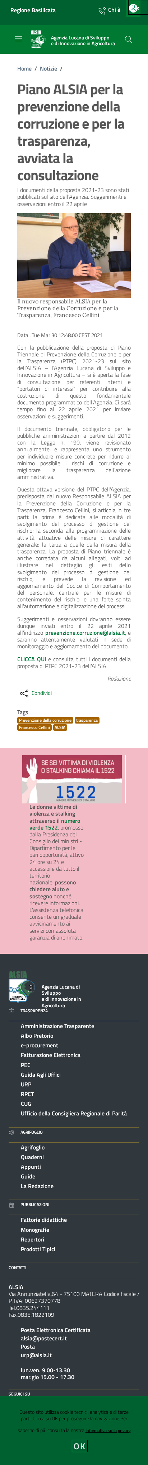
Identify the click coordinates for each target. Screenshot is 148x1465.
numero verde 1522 (54, 824)
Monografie (35, 1229)
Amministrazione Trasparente (57, 1026)
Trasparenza (34, 1010)
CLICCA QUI (31, 659)
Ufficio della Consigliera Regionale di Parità (74, 1113)
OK (80, 1446)
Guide (28, 1176)
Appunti (31, 1166)
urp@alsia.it (36, 1355)
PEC (26, 1065)
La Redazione (37, 1186)
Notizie (48, 68)
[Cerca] (128, 39)
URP (26, 1084)
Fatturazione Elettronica (50, 1055)
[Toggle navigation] (18, 38)
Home (24, 68)
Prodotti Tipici (38, 1249)
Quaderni (32, 1157)
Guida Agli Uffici (41, 1074)
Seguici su (19, 1393)
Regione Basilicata (33, 10)
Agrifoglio (31, 1132)
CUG (26, 1103)
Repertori (32, 1239)
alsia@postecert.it (44, 1338)
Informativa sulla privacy (108, 1430)
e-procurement (39, 1045)
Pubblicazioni (34, 1204)
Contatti (17, 1267)
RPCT (27, 1094)
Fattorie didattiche (44, 1219)
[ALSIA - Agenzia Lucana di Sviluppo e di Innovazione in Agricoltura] (22, 986)
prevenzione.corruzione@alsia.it (85, 632)
